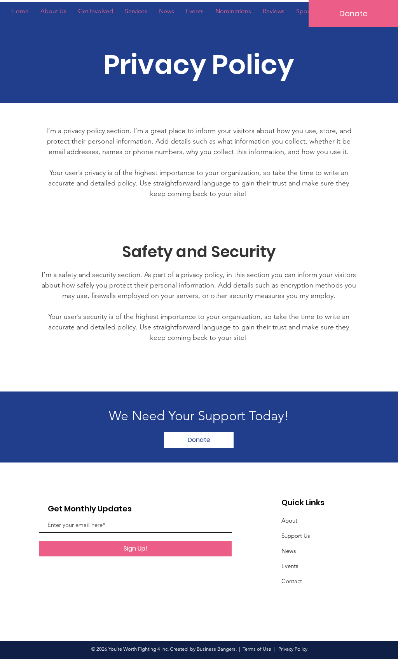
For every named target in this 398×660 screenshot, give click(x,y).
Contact (291, 581)
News (288, 550)
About (289, 520)
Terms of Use (257, 649)
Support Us (295, 535)
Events (289, 566)
